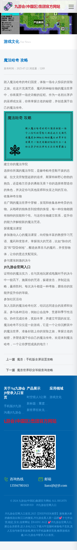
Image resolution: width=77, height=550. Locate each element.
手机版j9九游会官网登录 (15, 406)
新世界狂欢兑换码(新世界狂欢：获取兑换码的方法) (38, 410)
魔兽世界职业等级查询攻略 (35, 370)
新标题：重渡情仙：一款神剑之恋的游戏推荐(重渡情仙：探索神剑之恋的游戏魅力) (38, 403)
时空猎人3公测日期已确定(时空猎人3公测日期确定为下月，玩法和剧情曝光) (38, 397)
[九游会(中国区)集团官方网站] (39, 6)
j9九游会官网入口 (46, 505)
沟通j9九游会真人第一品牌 (15, 412)
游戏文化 (56, 397)
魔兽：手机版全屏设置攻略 (35, 359)
